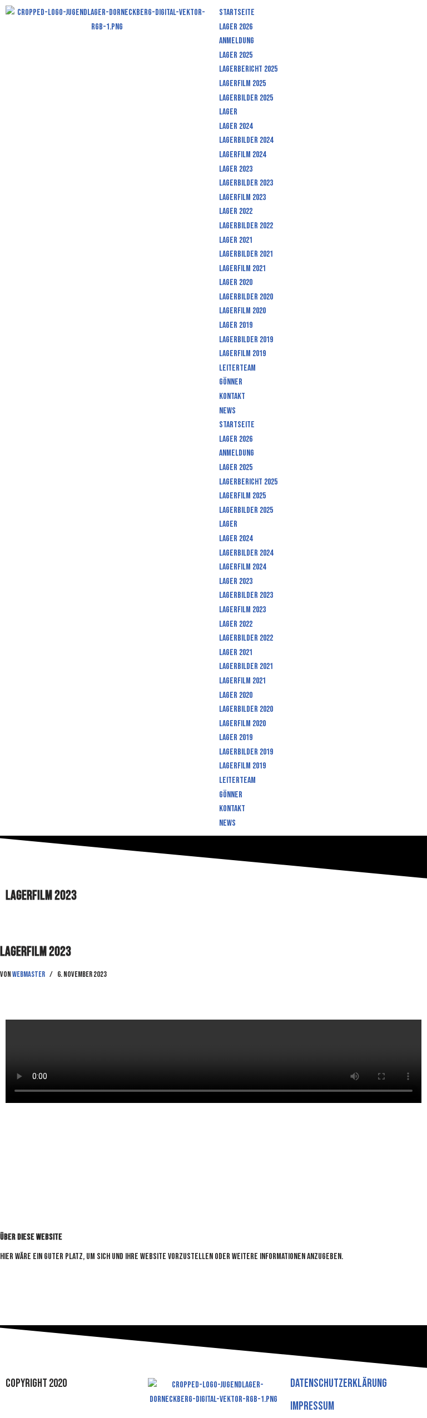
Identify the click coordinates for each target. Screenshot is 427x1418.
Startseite (237, 12)
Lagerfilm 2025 (242, 83)
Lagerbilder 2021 (246, 254)
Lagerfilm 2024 (242, 154)
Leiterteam (237, 368)
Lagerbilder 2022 (246, 226)
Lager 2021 (235, 240)
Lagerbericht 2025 (248, 69)
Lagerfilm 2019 (242, 353)
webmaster (28, 974)
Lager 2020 (235, 282)
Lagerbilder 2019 (246, 339)
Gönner (230, 382)
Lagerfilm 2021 (242, 268)
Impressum (312, 1406)
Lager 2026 (235, 27)
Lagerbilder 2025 (246, 98)
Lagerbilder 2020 (246, 297)
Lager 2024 (235, 126)
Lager (228, 112)
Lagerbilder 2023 (246, 183)
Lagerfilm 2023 (242, 197)
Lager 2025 (235, 55)
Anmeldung (236, 41)
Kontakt (232, 396)
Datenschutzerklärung (338, 1383)
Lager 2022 (235, 211)
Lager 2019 (235, 325)
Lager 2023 (235, 169)
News (227, 411)
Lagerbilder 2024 (246, 140)
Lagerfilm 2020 (242, 311)
